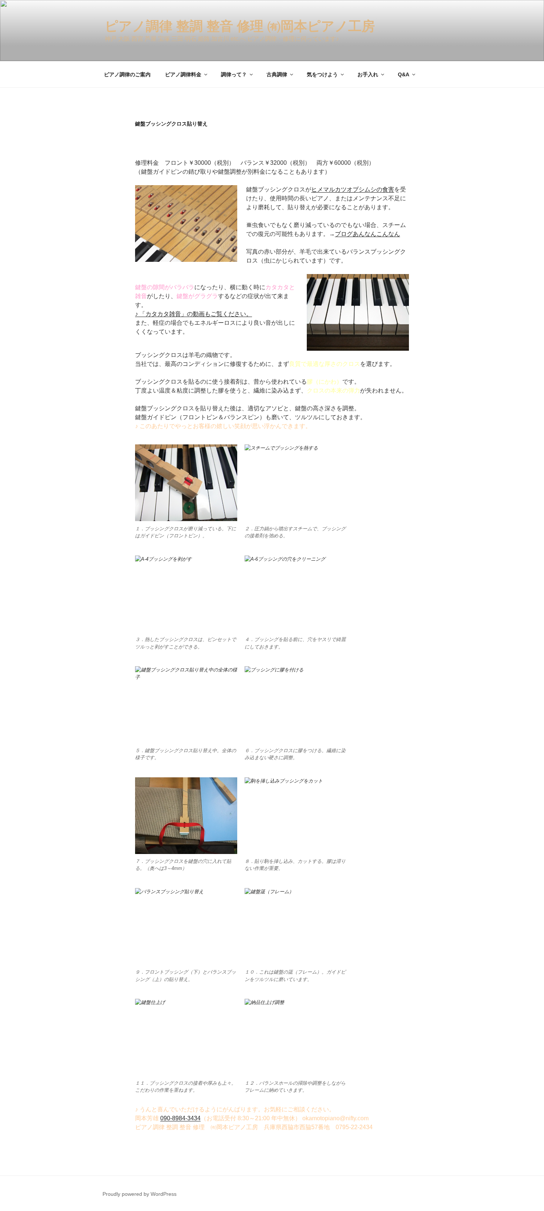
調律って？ (234, 74)
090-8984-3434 (180, 1118)
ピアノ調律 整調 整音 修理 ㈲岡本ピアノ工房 (240, 26)
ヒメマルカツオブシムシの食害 (352, 189)
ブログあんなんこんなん (367, 234)
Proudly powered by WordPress (140, 1194)
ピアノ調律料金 (183, 74)
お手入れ (367, 74)
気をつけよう (322, 74)
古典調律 (276, 74)
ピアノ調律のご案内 (127, 74)
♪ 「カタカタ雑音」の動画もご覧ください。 (193, 314)
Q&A (403, 74)
